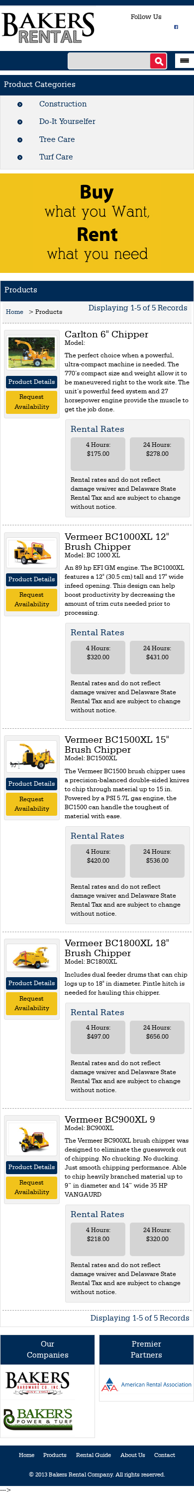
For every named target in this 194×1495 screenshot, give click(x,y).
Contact (164, 1456)
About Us (132, 1456)
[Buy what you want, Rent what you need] (97, 222)
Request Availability (31, 402)
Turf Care (56, 157)
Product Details (31, 382)
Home (14, 312)
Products (55, 1456)
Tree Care (57, 140)
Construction (63, 104)
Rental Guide (93, 1456)
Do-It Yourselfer (67, 122)
